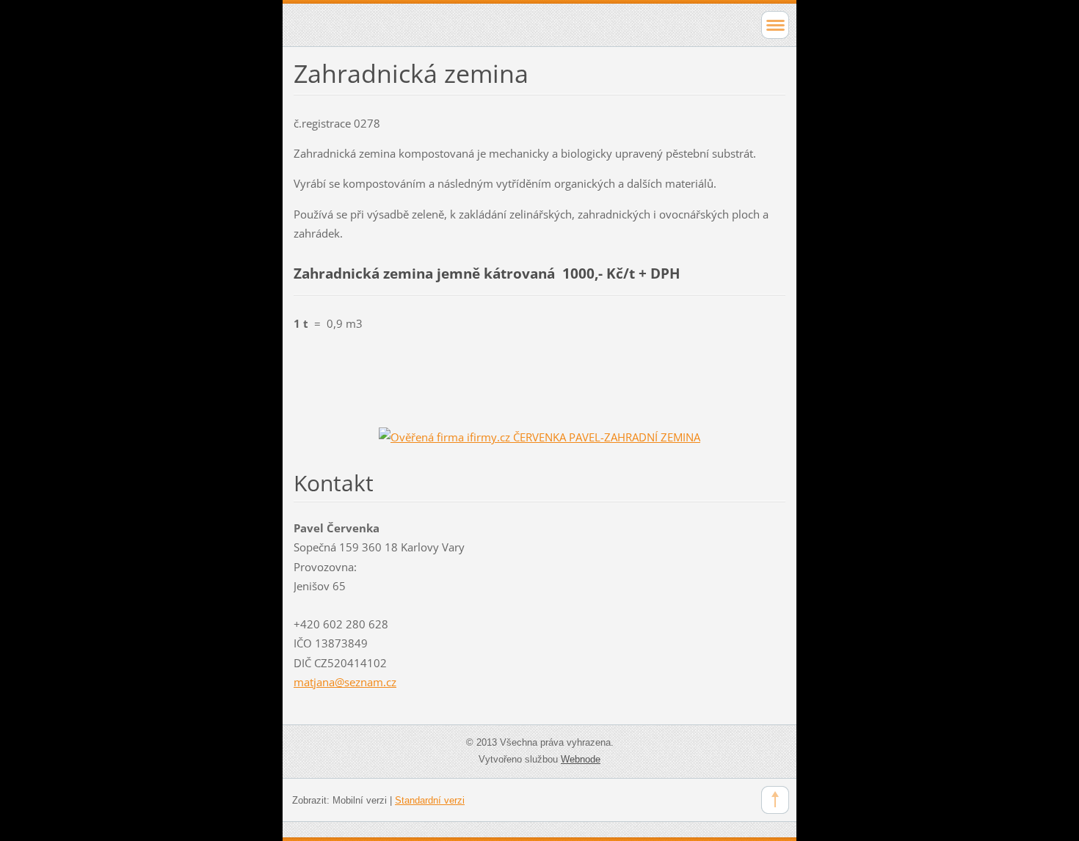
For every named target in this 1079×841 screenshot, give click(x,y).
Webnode (580, 759)
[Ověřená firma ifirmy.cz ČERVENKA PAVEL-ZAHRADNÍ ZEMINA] (539, 436)
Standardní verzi (430, 800)
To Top (775, 800)
